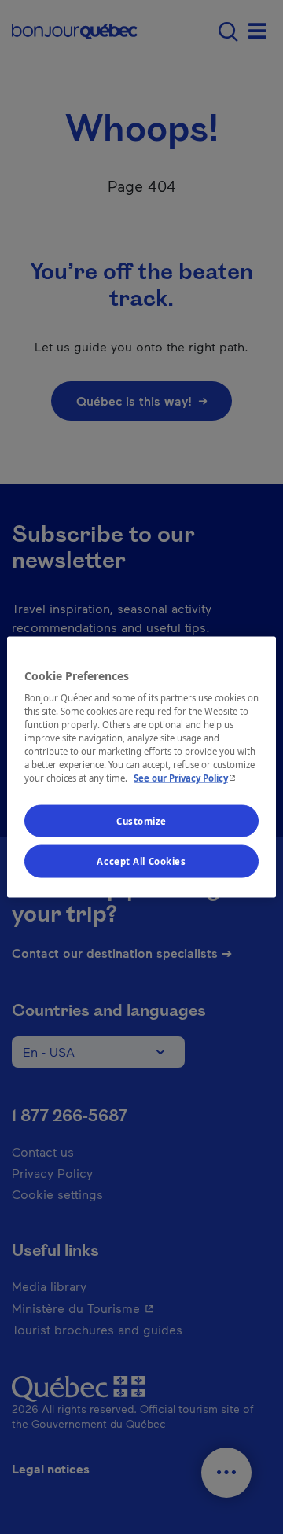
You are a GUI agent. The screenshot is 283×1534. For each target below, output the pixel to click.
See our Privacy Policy (186, 778)
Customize (141, 820)
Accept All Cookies (141, 861)
